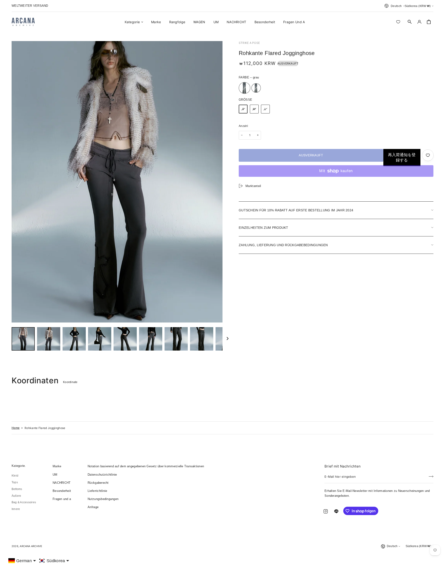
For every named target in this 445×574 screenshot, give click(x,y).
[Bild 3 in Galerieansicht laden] (74, 339)
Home (15, 427)
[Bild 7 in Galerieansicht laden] (176, 339)
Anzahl (243, 126)
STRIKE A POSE (249, 43)
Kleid (15, 475)
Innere (16, 509)
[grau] (244, 88)
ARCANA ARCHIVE (31, 546)
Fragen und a (62, 499)
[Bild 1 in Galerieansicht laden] (23, 339)
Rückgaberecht (98, 482)
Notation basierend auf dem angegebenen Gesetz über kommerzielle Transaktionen (146, 466)
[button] (409, 21)
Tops (15, 482)
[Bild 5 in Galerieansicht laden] (125, 339)
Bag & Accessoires (24, 502)
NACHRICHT (61, 482)
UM (55, 474)
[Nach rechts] (227, 339)
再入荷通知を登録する (402, 157)
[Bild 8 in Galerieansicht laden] (201, 339)
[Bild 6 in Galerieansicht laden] (150, 339)
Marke (57, 466)
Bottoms (17, 489)
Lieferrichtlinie (97, 491)
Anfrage (93, 507)
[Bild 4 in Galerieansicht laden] (99, 339)
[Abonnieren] (431, 475)
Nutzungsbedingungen (103, 499)
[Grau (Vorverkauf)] (256, 88)
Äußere (16, 495)
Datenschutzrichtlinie (102, 474)
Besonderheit (62, 491)
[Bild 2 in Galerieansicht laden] (48, 339)
